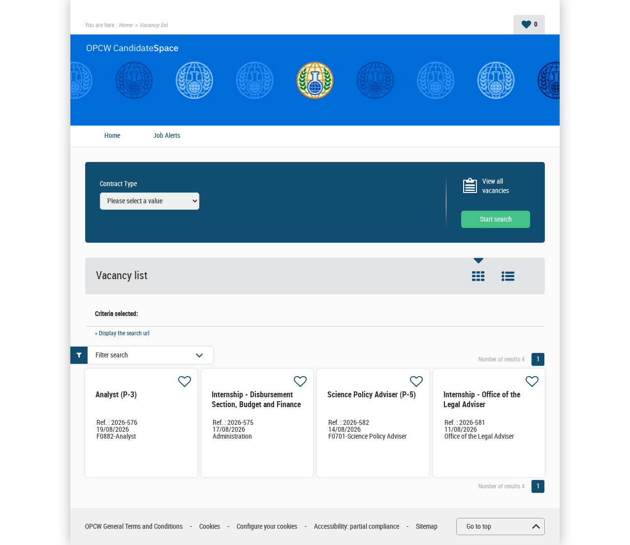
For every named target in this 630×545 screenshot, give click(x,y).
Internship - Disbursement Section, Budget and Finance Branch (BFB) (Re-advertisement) (256, 409)
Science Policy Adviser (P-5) (371, 394)
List (508, 276)
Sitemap (427, 526)
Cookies (209, 526)
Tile (478, 276)
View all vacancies (495, 186)
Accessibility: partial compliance (356, 526)
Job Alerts (166, 136)
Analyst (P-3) (116, 394)
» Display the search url (122, 333)
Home (125, 25)
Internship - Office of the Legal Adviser (481, 399)
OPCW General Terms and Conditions (134, 526)
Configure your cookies (267, 526)
